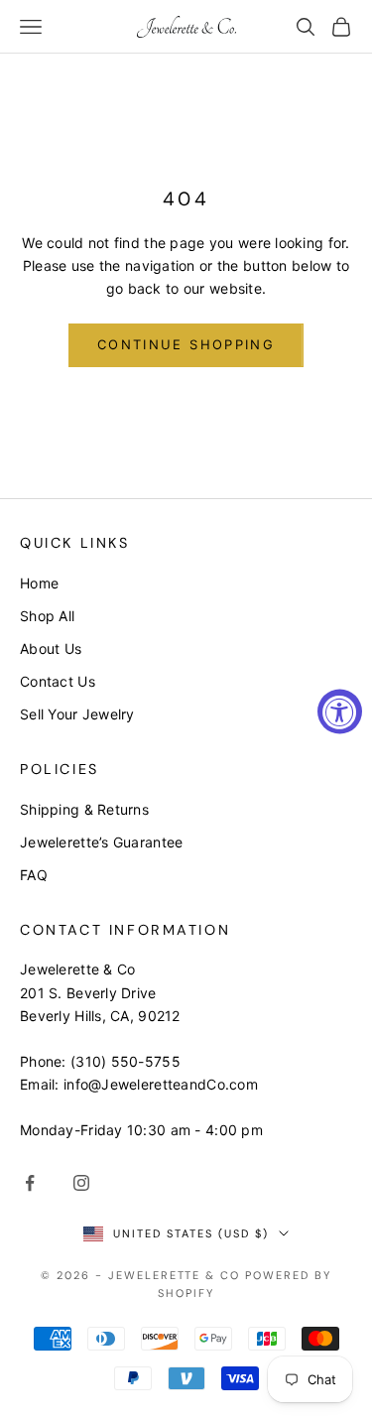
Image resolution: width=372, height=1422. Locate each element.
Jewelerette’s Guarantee (101, 842)
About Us (50, 648)
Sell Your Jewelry (77, 714)
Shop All (47, 615)
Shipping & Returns (84, 809)
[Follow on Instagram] (81, 1183)
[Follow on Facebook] (30, 1183)
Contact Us (57, 681)
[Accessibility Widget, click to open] (339, 711)
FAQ (34, 874)
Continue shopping (186, 344)
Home (39, 583)
